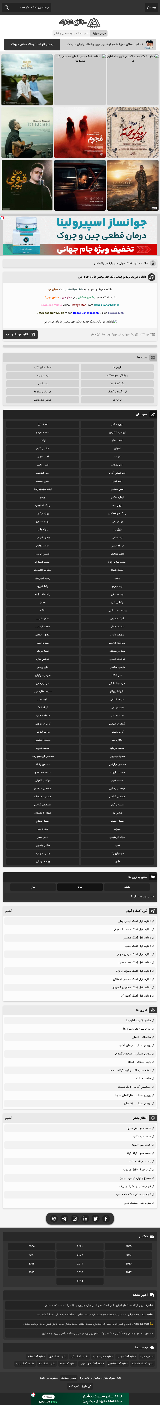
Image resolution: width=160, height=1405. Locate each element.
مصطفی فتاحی (42, 805)
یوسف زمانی (43, 861)
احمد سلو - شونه (141, 1145)
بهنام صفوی (43, 521)
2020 (128, 1264)
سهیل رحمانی (42, 635)
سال (33, 887)
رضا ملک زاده (42, 594)
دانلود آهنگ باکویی (118, 1364)
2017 (128, 1273)
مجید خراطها (117, 748)
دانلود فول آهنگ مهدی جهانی (133, 954)
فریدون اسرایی (117, 724)
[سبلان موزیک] (80, 26)
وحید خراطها (43, 853)
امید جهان (43, 457)
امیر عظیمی (42, 473)
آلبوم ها (117, 367)
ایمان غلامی (117, 497)
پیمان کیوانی (43, 538)
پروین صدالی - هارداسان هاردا (133, 1095)
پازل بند (117, 530)
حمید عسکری (42, 562)
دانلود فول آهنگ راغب (138, 946)
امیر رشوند (117, 465)
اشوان (117, 449)
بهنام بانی (117, 521)
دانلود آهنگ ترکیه (25, 1364)
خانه (145, 263)
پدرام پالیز (42, 530)
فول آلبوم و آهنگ (117, 392)
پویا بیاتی (117, 538)
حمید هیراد (117, 570)
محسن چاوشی (117, 764)
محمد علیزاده (117, 772)
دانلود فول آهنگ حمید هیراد (134, 962)
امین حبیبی (42, 481)
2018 (31, 1264)
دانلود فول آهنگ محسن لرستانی (132, 979)
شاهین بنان (42, 659)
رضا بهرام (117, 586)
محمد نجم (117, 780)
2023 (128, 1255)
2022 (80, 1255)
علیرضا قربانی (117, 700)
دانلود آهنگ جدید (126, 1357)
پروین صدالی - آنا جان (137, 1103)
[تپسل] (2, 218)
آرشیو (8, 911)
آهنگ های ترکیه (42, 367)
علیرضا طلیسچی (43, 691)
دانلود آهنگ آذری (57, 1357)
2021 (31, 1255)
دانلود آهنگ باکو (36, 1357)
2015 (31, 1273)
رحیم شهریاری (42, 578)
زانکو (42, 610)
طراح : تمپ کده (78, 1386)
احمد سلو (117, 441)
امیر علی (117, 481)
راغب (117, 578)
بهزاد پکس (43, 513)
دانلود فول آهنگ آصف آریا (136, 996)
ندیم (117, 845)
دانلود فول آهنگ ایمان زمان (134, 921)
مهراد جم (43, 829)
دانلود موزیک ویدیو (17, 334)
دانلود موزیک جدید (102, 1357)
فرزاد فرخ (43, 708)
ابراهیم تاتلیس (117, 432)
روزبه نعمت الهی (117, 610)
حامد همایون (117, 554)
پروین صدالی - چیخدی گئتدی (133, 1054)
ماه (80, 887)
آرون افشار (117, 424)
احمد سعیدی (42, 432)
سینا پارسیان (43, 643)
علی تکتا (117, 675)
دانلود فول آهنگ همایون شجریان (131, 987)
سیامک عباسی (117, 643)
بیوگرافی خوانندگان (117, 376)
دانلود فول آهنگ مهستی (136, 938)
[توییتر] (96, 1219)
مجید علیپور (43, 748)
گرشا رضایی (117, 732)
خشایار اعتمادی (42, 570)
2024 (31, 1246)
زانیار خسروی (117, 619)
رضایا (43, 602)
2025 (80, 1246)
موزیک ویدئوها (109, 334)
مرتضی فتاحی (117, 797)
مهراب (117, 829)
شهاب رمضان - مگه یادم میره (133, 1194)
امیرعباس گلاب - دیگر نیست (134, 1087)
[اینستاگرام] (75, 1219)
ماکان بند (117, 740)
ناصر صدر (42, 837)
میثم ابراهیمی (117, 837)
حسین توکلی (42, 554)
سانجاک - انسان (141, 1037)
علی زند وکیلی (43, 675)
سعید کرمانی (42, 627)
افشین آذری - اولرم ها (138, 1020)
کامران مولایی (42, 724)
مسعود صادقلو (42, 797)
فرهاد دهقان (43, 716)
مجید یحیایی (117, 756)
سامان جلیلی (117, 627)
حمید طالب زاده (117, 562)
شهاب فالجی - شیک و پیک (135, 1186)
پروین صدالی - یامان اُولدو (135, 1045)
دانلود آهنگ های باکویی (92, 1364)
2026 (128, 1246)
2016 (80, 1273)
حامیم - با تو (143, 1078)
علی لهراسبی (43, 683)
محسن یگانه (43, 764)
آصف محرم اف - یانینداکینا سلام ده (130, 1070)
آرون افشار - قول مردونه (137, 1170)
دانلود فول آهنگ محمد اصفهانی (132, 929)
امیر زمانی (43, 465)
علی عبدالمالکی (117, 683)
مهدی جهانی (117, 821)
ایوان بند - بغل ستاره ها (137, 1029)
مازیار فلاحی (43, 732)
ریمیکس (43, 384)
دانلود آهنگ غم (67, 1364)
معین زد (117, 813)
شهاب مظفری (117, 667)
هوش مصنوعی (42, 400)
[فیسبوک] (106, 1219)
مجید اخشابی (43, 740)
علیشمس (43, 700)
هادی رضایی (43, 845)
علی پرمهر (42, 667)
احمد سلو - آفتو (142, 1136)
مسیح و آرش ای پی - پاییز (135, 1178)
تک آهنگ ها (117, 384)
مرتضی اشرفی (43, 780)
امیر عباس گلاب (117, 473)
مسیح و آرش (117, 805)
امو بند (117, 457)
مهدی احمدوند (42, 813)
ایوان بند (117, 505)
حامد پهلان (42, 546)
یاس (117, 861)
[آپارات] (54, 1219)
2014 (80, 1281)
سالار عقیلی (42, 619)
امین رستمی (117, 489)
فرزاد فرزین (117, 716)
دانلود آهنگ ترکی (79, 1357)
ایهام (42, 497)
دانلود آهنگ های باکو (142, 1364)
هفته (127, 887)
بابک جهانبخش (126, 334)
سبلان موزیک (146, 1357)
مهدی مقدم (43, 821)
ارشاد (43, 441)
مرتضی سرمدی (42, 789)
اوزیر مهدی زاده (43, 489)
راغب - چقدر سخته (140, 1161)
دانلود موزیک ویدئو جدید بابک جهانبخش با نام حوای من (112, 277)
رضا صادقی (117, 594)
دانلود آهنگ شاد (47, 1364)
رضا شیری (42, 586)
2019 (80, 1264)
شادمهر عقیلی (117, 659)
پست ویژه (43, 376)
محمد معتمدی (42, 772)
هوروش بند (117, 853)
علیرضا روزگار (117, 691)
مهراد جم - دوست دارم (137, 1203)
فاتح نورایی (117, 708)
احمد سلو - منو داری (139, 1128)
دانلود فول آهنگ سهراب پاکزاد (133, 971)
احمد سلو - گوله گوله (139, 1153)
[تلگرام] (64, 1219)
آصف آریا (43, 424)
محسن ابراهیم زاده (43, 756)
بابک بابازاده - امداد (139, 1062)
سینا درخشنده (117, 651)
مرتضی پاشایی (117, 789)
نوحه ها (117, 400)
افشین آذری (42, 449)
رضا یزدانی (117, 602)
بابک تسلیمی (42, 505)
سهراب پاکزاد (117, 635)
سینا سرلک (43, 651)
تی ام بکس (117, 546)
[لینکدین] (85, 1219)
